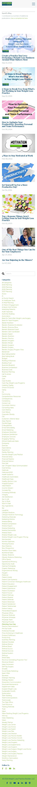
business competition (9, 367)
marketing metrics (8, 519)
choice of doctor (8, 387)
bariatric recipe (7, 343)
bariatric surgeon (8, 345)
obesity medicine (8, 555)
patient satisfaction (8, 604)
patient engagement (9, 586)
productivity (6, 637)
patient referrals (8, 599)
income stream (7, 488)
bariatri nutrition (7, 323)
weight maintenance (9, 756)
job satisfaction (7, 497)
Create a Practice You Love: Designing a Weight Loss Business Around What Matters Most (18, 58)
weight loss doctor (9, 727)
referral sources (7, 651)
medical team (7, 533)
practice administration (10, 626)
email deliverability (8, 428)
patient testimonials (9, 606)
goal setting (6, 468)
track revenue (7, 704)
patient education (8, 584)
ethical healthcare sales (10, 441)
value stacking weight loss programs (15, 713)
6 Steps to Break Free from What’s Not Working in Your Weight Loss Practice (18, 91)
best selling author (8, 354)
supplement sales (8, 687)
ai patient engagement (10, 305)
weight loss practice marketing (13, 740)
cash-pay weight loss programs (13, 383)
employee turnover (9, 437)
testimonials (6, 700)
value (4, 711)
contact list (6, 403)
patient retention (8, 602)
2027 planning (7, 291)
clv (3, 392)
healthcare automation (10, 477)
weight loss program (9, 742)
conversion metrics (8, 405)
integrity (5, 495)
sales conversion (8, 664)
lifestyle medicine (8, 512)
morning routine (8, 544)
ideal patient (6, 486)
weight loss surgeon (9, 747)
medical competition (9, 524)
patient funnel (7, 593)
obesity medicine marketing (12, 557)
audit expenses (7, 312)
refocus (5, 655)
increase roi (6, 490)
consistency (6, 401)
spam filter (6, 673)
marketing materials (9, 517)
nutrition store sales (9, 550)
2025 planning (7, 287)
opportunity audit (8, 564)
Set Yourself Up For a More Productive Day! (14, 186)
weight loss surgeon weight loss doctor (16, 749)
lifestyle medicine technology (12, 515)
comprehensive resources (11, 396)
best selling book (8, 356)
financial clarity (7, 457)
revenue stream (8, 662)
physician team (7, 620)
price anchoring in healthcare (12, 633)
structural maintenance (10, 684)
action (4, 294)
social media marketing (10, 671)
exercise (5, 445)
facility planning (7, 452)
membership (6, 539)
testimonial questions (9, 698)
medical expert (7, 526)
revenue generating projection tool (14, 660)
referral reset (7, 646)
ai (2, 296)
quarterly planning (8, 640)
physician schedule (8, 617)
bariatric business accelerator (12, 325)
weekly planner (7, 722)
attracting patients (8, 309)
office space (6, 559)
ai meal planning (8, 303)
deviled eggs (6, 423)
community (6, 394)
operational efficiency (9, 562)
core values (6, 412)
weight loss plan (8, 731)
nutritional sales (7, 553)
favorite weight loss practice (12, 454)
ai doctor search (8, 298)
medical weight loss (9, 535)
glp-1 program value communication (15, 466)
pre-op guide (6, 628)
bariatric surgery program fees (13, 350)
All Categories (6, 283)
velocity (4, 716)
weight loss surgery (9, 751)
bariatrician (6, 352)
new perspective (8, 548)
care (3, 379)
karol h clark (6, 503)
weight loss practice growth (12, 738)
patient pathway (8, 595)
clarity (4, 390)
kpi (3, 508)
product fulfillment (8, 635)
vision (4, 720)
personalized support (9, 611)
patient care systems (9, 579)
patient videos (7, 608)
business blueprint (8, 365)
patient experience (8, 588)
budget (4, 358)
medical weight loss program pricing (15, 537)
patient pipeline (7, 597)
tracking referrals (8, 707)
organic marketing (8, 568)
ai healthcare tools (8, 300)
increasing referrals (9, 492)
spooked (5, 675)
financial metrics (7, 461)
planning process (8, 622)
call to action (6, 374)
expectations (6, 448)
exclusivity (5, 443)
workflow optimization (10, 758)
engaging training (8, 439)
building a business (8, 361)
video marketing (7, 718)
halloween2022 (7, 472)
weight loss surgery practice (12, 753)
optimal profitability (9, 566)
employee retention (9, 432)
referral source (7, 649)
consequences (7, 399)
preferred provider (8, 631)
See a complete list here (19, 18)
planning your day (9, 624)
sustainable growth (8, 691)
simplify (4, 669)
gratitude (5, 470)
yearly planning (7, 760)
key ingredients (7, 506)
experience (6, 450)
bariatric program (8, 341)
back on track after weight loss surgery (16, 318)
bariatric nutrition (8, 336)
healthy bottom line (9, 481)
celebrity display (7, 385)
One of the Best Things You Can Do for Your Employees (18, 251)
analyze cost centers (9, 307)
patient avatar (7, 577)
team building (7, 695)
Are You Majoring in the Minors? (17, 260)
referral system (7, 653)
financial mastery (8, 459)
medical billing (7, 521)
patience (5, 575)
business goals (7, 370)
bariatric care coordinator (11, 332)
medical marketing (8, 528)
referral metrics (7, 644)
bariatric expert (7, 334)
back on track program (10, 320)
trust (3, 709)
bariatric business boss (10, 327)
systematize (6, 693)
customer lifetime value (10, 419)
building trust (6, 363)
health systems (7, 474)
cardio (4, 376)
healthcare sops (7, 479)
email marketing (7, 430)
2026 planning (7, 289)
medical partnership (9, 530)
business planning (8, 372)
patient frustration (8, 591)
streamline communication (11, 682)
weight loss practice (9, 733)
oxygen (4, 573)
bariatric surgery (7, 347)
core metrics (6, 410)
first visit (5, 463)
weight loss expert (9, 729)
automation (6, 316)
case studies (6, 381)
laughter (5, 510)
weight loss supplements (11, 745)
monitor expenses (8, 541)
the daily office (7, 702)
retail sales (6, 657)
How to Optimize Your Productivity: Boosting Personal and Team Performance (17, 124)
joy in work (6, 501)
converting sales (8, 408)
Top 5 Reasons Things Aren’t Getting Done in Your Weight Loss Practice (18, 218)
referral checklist (8, 642)
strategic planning (8, 678)
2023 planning (7, 285)
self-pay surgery (8, 666)
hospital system (7, 483)
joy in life (5, 499)
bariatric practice (8, 338)
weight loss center (9, 724)
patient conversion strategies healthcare (16, 582)
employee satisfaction (9, 434)
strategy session (8, 680)
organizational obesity (10, 570)
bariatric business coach (10, 329)
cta (3, 416)
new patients (6, 546)
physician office (7, 613)
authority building (8, 314)
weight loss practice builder (12, 736)
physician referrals (8, 615)
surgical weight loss (9, 689)
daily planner (6, 421)
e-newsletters (7, 425)
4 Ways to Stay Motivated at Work (17, 156)
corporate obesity (8, 414)
